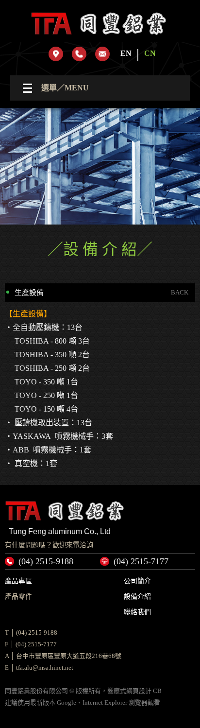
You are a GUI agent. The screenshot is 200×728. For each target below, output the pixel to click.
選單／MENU (65, 88)
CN (150, 53)
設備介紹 (137, 596)
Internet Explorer (105, 702)
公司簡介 (137, 581)
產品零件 (18, 596)
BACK (179, 292)
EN (126, 53)
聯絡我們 (137, 612)
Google (66, 702)
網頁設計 (138, 690)
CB (157, 690)
